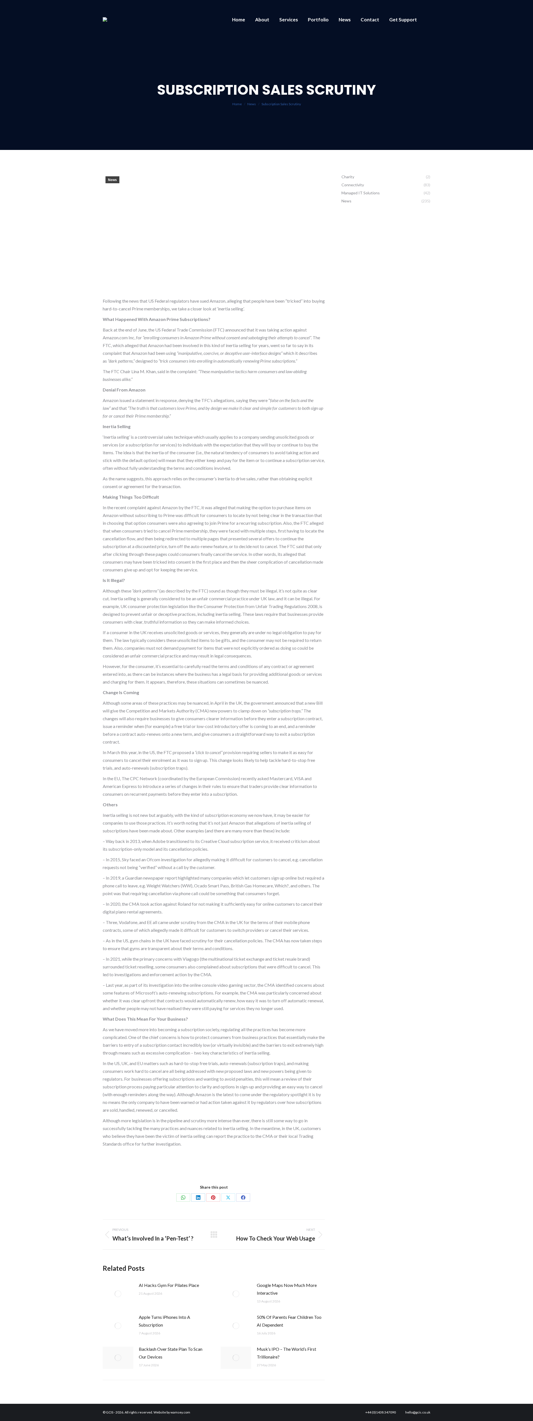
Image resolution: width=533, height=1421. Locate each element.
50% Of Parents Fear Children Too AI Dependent (289, 1320)
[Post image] (118, 1294)
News (112, 180)
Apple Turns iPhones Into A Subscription (164, 1320)
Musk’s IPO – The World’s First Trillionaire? (286, 1352)
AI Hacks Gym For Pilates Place (169, 1285)
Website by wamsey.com (172, 1412)
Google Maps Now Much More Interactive (287, 1289)
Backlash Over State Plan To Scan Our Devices (170, 1352)
